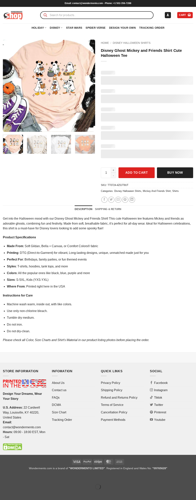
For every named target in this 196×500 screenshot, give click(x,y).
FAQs (56, 397)
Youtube (159, 419)
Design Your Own (122, 27)
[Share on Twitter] (111, 200)
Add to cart (136, 172)
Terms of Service (112, 404)
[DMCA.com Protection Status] (12, 446)
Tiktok (158, 397)
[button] (168, 15)
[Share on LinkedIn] (132, 200)
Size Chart (59, 412)
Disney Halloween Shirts (131, 43)
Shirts (175, 191)
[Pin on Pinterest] (125, 200)
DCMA (56, 404)
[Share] (26, 477)
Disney (55, 27)
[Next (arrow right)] (15, 493)
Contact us (59, 390)
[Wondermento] (13, 15)
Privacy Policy (110, 382)
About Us (58, 382)
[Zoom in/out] (3, 477)
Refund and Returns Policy (119, 397)
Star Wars (74, 27)
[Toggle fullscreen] (15, 477)
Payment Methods (113, 419)
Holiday (38, 27)
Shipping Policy (111, 390)
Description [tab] (83, 209)
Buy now (175, 172)
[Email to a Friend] (118, 200)
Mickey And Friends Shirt (157, 191)
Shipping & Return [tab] (108, 209)
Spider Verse (95, 27)
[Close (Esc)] (37, 477)
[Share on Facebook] (104, 200)
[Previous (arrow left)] (3, 493)
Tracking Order (151, 27)
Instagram (160, 390)
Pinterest (160, 412)
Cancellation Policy (114, 412)
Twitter (158, 404)
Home (105, 43)
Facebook (161, 382)
